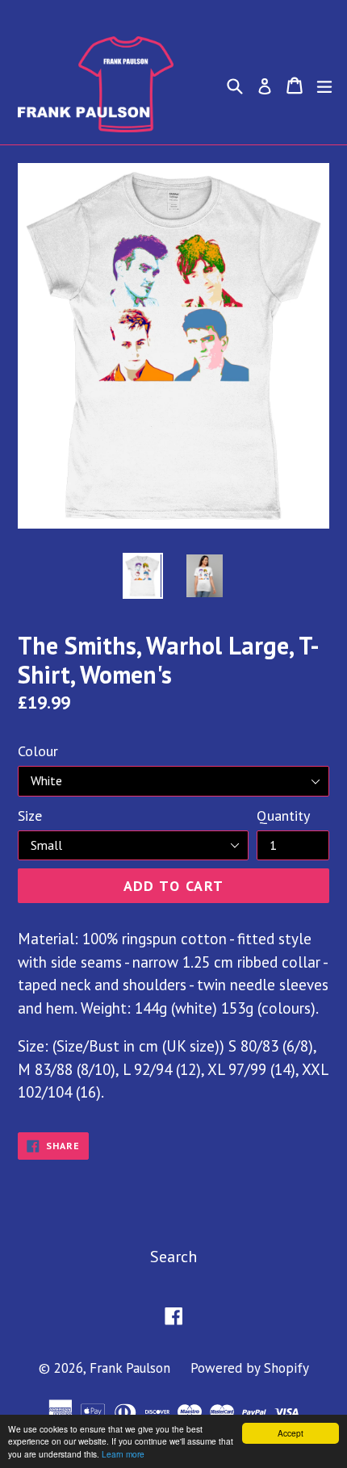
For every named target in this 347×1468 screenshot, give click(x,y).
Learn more (123, 1454)
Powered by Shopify (249, 1368)
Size (30, 815)
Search (173, 1256)
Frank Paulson (130, 1368)
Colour (38, 751)
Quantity (283, 815)
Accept (290, 1433)
